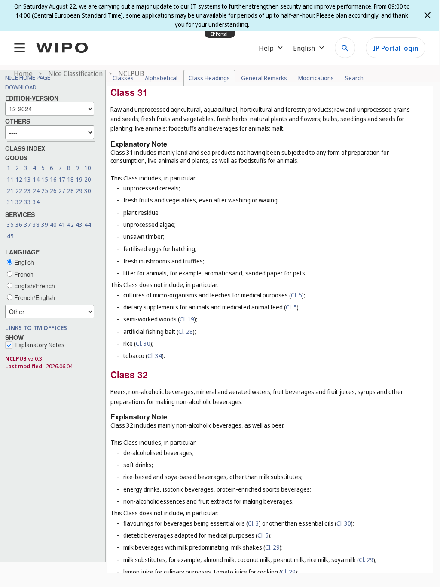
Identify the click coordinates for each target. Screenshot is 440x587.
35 (10, 224)
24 (36, 190)
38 (36, 224)
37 (27, 224)
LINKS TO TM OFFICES (36, 328)
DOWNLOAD (21, 87)
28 (70, 190)
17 (61, 179)
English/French (33, 285)
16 (53, 179)
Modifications (316, 78)
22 (18, 190)
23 (27, 190)
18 (70, 179)
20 (87, 179)
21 (10, 190)
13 (27, 179)
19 (79, 179)
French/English (33, 297)
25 (44, 190)
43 (79, 224)
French (23, 274)
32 (18, 202)
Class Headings (209, 78)
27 (61, 190)
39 (44, 224)
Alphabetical (161, 78)
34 (36, 202)
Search (354, 78)
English (23, 262)
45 (10, 236)
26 (53, 190)
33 (27, 202)
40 (53, 224)
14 (36, 179)
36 (18, 224)
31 (10, 202)
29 (79, 190)
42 (70, 224)
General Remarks (264, 78)
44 (87, 224)
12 (18, 179)
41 (61, 224)
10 (87, 168)
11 (10, 179)
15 (44, 179)
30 (87, 190)
